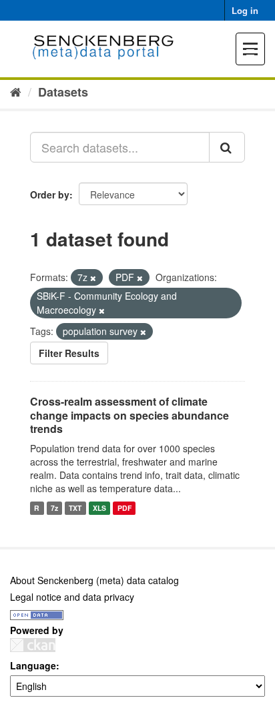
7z (54, 508)
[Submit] (227, 147)
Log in (245, 10)
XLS (99, 508)
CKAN (32, 645)
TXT (75, 508)
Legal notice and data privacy (72, 596)
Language (33, 665)
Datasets (63, 92)
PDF (124, 508)
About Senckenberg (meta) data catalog (94, 580)
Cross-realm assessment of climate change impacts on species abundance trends (129, 415)
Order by (49, 194)
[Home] (15, 91)
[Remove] (93, 277)
